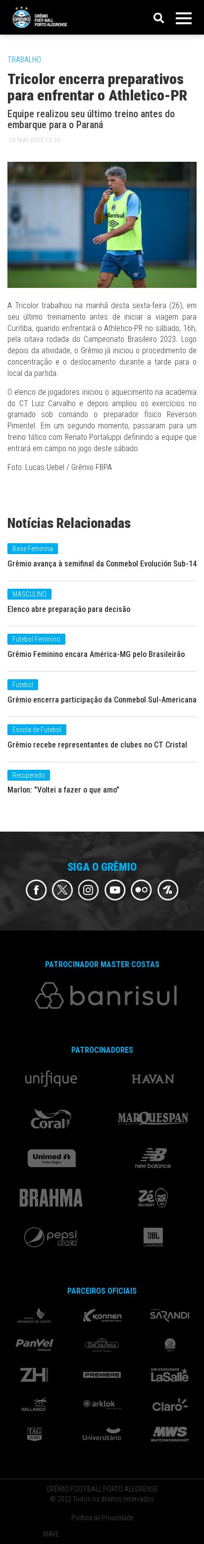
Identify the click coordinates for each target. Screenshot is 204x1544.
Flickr (141, 890)
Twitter (62, 890)
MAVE (51, 1534)
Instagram (89, 890)
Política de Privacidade (102, 1518)
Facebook (36, 890)
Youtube (115, 890)
